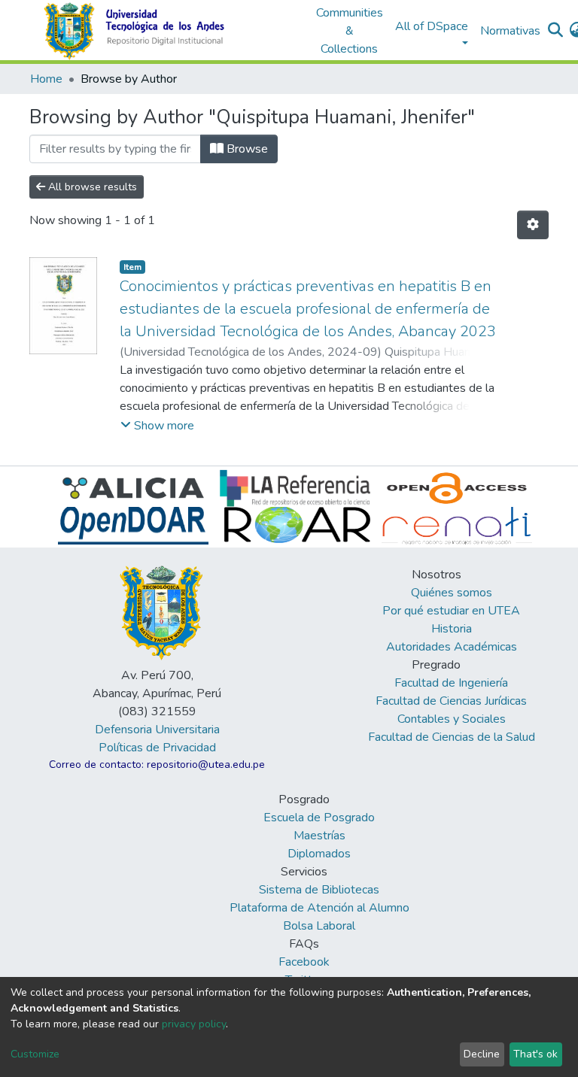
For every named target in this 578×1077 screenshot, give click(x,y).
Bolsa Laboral (319, 926)
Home (46, 79)
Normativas (510, 31)
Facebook (304, 962)
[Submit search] (555, 31)
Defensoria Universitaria (157, 729)
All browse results (91, 187)
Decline (482, 1054)
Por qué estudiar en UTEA (451, 610)
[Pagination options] (533, 225)
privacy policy (194, 1024)
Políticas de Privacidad (157, 747)
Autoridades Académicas (451, 647)
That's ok (535, 1054)
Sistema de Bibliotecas (319, 889)
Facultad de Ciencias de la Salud (451, 737)
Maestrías (319, 835)
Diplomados (319, 853)
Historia (451, 628)
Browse (246, 149)
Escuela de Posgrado (319, 817)
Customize (35, 1054)
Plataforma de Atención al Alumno (319, 908)
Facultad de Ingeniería (451, 683)
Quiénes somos (451, 592)
